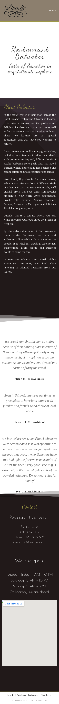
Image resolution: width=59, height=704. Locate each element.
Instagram (33, 695)
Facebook (21, 695)
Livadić (11, 695)
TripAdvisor (45, 695)
